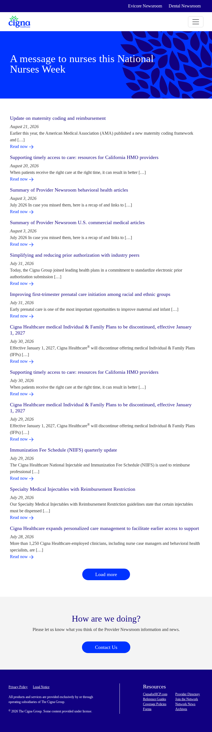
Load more (106, 574)
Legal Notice (41, 687)
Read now (19, 146)
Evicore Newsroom (145, 6)
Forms (147, 709)
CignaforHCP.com (155, 694)
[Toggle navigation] (195, 21)
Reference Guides (154, 699)
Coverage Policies (154, 704)
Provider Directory (187, 694)
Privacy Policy (18, 687)
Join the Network (186, 699)
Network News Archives (185, 706)
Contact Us (106, 647)
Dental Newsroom (185, 6)
